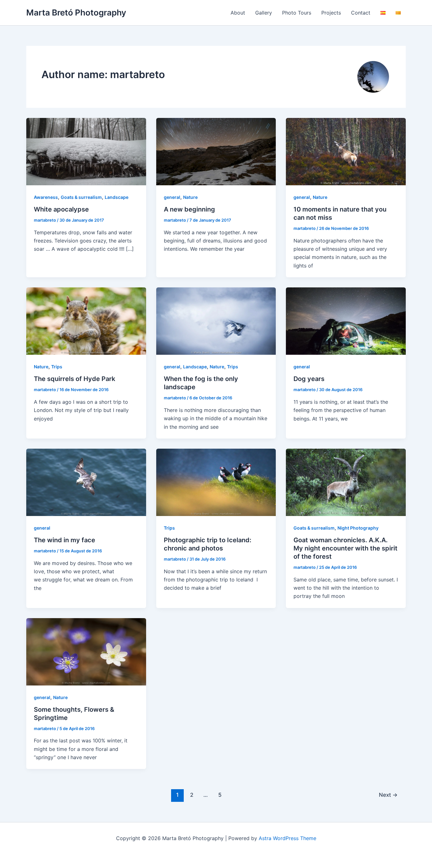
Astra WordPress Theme (287, 838)
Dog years (308, 379)
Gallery (263, 12)
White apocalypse (61, 209)
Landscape (116, 197)
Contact (360, 12)
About (238, 12)
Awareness (46, 197)
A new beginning (189, 209)
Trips (56, 366)
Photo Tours (296, 12)
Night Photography (358, 528)
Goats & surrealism (81, 197)
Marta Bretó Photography (76, 12)
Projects (331, 12)
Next (388, 794)
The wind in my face (64, 540)
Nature (190, 197)
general (172, 197)
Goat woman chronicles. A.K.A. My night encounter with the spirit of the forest (345, 548)
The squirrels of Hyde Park (74, 379)
